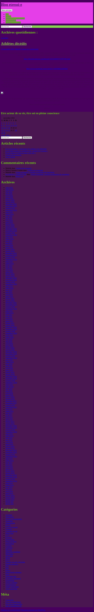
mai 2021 (9, 317)
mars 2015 (9, 469)
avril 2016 (9, 442)
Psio (7, 568)
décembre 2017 (11, 401)
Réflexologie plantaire (13, 572)
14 (16, 125)
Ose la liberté (10, 157)
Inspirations (10, 544)
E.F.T (8, 535)
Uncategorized (11, 585)
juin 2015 (9, 463)
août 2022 (9, 286)
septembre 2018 (11, 383)
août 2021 (9, 311)
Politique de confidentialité (15, 18)
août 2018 (9, 385)
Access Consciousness (14, 519)
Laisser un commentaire (30, 49)
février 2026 (10, 200)
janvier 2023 (10, 276)
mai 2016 (9, 440)
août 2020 (9, 335)
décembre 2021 (11, 303)
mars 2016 (9, 444)
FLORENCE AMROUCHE (16, 174)
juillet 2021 (10, 313)
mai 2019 (9, 366)
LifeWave (9, 548)
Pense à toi (19, 176)
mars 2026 (9, 198)
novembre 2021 (11, 305)
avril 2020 (9, 344)
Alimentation (10, 523)
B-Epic (8, 525)
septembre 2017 (11, 407)
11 (9, 125)
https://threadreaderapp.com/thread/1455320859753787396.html (47, 59)
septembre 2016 (11, 432)
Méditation (9, 554)
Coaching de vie (11, 531)
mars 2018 (9, 395)
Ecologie (9, 537)
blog (7, 14)
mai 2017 (9, 415)
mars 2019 (9, 370)
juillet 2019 (10, 362)
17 (7, 128)
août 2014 (9, 483)
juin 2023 (9, 266)
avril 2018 (9, 393)
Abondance (10, 517)
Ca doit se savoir (12, 527)
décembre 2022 (11, 278)
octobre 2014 (10, 479)
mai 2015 (9, 465)
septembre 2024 (11, 235)
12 (11, 125)
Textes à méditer (11, 583)
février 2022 (10, 298)
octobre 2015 (10, 454)
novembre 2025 (11, 206)
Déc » (8, 135)
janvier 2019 (10, 374)
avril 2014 (9, 491)
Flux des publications (13, 602)
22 (2, 130)
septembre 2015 (11, 456)
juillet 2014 (10, 485)
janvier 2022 (10, 300)
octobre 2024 (10, 233)
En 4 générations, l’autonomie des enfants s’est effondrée (26, 149)
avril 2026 (9, 196)
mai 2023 (9, 268)
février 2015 (10, 471)
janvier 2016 (10, 448)
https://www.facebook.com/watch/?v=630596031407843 (47, 69)
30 (4, 133)
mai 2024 (9, 243)
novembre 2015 (11, 452)
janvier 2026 (10, 202)
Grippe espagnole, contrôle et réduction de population (35, 172)
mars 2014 (9, 493)
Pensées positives (12, 564)
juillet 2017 (10, 411)
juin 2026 (9, 192)
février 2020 (10, 348)
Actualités (4, 38)
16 (4, 128)
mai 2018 (9, 391)
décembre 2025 (11, 204)
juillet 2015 (10, 461)
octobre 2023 (10, 257)
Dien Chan (9, 533)
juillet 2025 (10, 214)
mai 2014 (9, 489)
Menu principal (6, 10)
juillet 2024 (10, 239)
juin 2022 (9, 290)
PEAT (8, 560)
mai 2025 (9, 218)
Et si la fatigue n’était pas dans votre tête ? (21, 153)
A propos (9, 515)
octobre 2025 (10, 208)
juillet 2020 (10, 337)
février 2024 (10, 249)
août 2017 (9, 409)
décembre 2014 (11, 475)
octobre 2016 (10, 430)
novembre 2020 (11, 329)
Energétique (10, 540)
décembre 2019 (11, 352)
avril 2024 (9, 245)
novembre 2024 (11, 231)
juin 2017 (9, 413)
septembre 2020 (11, 333)
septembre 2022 (11, 284)
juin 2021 (9, 315)
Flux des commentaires (14, 604)
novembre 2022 (11, 280)
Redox (8, 570)
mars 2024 (9, 247)
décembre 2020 (11, 327)
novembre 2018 (11, 378)
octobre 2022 (10, 282)
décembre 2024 (11, 229)
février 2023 (10, 274)
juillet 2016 (10, 436)
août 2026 (9, 188)
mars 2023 (9, 272)
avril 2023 (9, 270)
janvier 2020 (10, 350)
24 (7, 130)
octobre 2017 (10, 405)
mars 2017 (9, 420)
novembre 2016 (11, 428)
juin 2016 (9, 438)
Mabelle (18, 49)
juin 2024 (9, 241)
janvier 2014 (10, 498)
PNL (7, 566)
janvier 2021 (10, 325)
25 (9, 130)
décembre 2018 (11, 376)
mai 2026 (9, 194)
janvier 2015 (10, 473)
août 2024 (9, 237)
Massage (9, 550)
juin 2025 (9, 216)
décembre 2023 (11, 253)
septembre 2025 (11, 210)
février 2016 (10, 446)
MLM (8, 558)
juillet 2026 (10, 190)
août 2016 (9, 434)
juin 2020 (9, 339)
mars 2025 (9, 222)
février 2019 (10, 372)
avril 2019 (9, 368)
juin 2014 (9, 487)
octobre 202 (10, 500)
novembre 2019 (11, 354)
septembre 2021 (11, 309)
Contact (8, 16)
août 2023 (9, 261)
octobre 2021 (10, 307)
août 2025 (9, 212)
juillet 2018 (10, 387)
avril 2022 (9, 294)
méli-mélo (9, 556)
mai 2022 (9, 292)
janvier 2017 (10, 424)
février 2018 (10, 397)
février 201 (9, 502)
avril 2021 (9, 319)
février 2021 (10, 323)
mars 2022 (9, 296)
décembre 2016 (11, 426)
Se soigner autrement (13, 579)
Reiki (7, 574)
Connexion (10, 600)
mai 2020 (9, 342)
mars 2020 (9, 346)
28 (16, 130)
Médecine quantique (13, 552)
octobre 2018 (10, 381)
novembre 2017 (11, 403)
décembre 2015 (11, 450)
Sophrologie (10, 581)
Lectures (9, 546)
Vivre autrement (11, 589)
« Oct (3, 135)
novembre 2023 (11, 255)
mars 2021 (9, 321)
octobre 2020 (10, 331)
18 (9, 128)
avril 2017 (9, 417)
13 (14, 125)
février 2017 (10, 422)
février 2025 (10, 225)
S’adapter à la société (13, 22)
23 (4, 130)
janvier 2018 (10, 399)
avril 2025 (9, 220)
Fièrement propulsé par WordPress (33, 610)
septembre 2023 (11, 259)
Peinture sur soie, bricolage (15, 562)
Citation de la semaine (13, 155)
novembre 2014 (11, 477)
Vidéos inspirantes (12, 587)
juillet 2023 (10, 264)
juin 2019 (9, 364)
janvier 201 (10, 504)
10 (7, 125)
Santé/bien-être (11, 576)
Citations (9, 529)
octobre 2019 (10, 356)
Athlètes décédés (14, 43)
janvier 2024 (10, 251)
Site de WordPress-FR (14, 606)
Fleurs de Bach (11, 542)
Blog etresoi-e (11, 4)
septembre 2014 (11, 481)
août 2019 (9, 360)
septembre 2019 (11, 358)
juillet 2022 (10, 288)
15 (2, 128)
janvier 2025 (10, 227)
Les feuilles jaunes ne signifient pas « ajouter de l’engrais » (27, 151)
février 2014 (10, 495)
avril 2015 (9, 467)
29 (2, 133)
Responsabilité (11, 20)
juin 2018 (9, 389)
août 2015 (9, 459)
